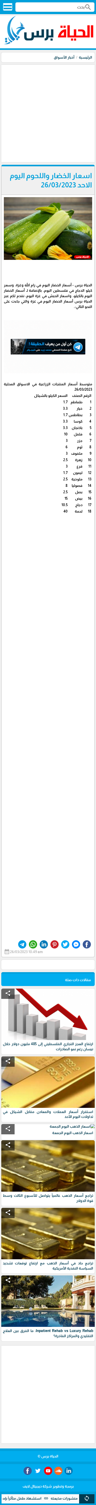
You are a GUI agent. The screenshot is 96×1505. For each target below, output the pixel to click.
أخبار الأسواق (64, 57)
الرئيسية (85, 57)
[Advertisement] (48, 113)
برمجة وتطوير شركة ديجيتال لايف (48, 1486)
